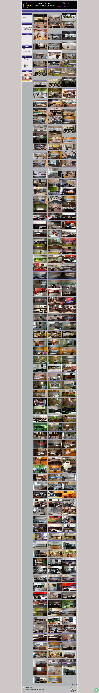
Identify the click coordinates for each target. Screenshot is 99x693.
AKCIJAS (48, 10)
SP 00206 (25, 66)
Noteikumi (24, 50)
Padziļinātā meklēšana (32, 689)
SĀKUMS (32, 10)
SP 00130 (25, 64)
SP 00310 (25, 63)
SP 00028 (25, 61)
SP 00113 (25, 67)
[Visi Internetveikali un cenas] (73, 691)
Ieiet (43, 689)
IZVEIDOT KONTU (39, 689)
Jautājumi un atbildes (26, 51)
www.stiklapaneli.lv (30, 687)
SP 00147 (25, 62)
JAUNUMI (40, 10)
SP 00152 (25, 60)
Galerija (24, 48)
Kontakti (24, 53)
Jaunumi (27, 34)
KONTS (55, 10)
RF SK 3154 (26, 68)
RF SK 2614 (26, 65)
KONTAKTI (62, 10)
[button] (74, 684)
